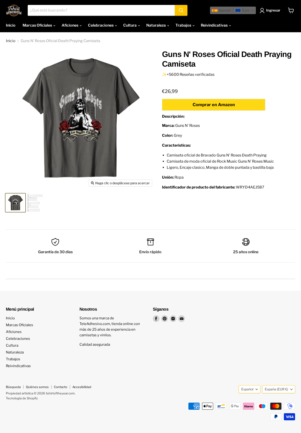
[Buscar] (181, 10)
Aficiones (70, 25)
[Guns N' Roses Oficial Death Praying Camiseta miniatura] (15, 202)
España (276, 389)
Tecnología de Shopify (22, 398)
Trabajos (183, 25)
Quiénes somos (37, 387)
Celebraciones (101, 25)
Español (247, 389)
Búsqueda (13, 387)
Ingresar (273, 10)
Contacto (60, 387)
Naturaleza (156, 25)
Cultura (130, 25)
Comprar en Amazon (214, 104)
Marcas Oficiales (38, 25)
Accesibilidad (81, 387)
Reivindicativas (214, 25)
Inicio (11, 25)
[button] (233, 10)
